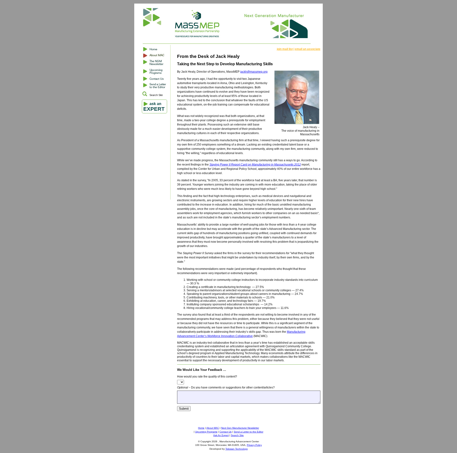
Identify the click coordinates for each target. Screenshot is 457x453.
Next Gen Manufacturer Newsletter (240, 428)
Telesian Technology (236, 449)
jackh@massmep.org (254, 71)
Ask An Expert (221, 435)
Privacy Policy (254, 445)
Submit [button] (184, 408)
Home (201, 428)
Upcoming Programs (206, 431)
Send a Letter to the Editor (248, 431)
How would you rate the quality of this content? (207, 376)
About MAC (212, 428)
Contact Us (225, 431)
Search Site (156, 95)
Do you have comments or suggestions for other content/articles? (226, 387)
